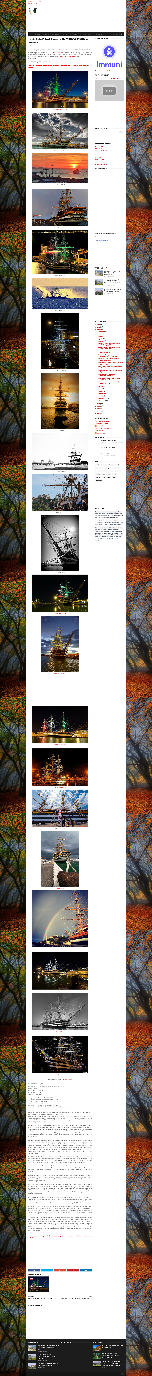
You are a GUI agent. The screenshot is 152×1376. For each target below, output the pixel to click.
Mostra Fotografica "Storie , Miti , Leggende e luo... (109, 379)
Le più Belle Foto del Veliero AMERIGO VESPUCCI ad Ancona (38, 1286)
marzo (100, 336)
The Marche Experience (57, 53)
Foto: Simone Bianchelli (60, 744)
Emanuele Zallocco (103, 421)
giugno (100, 386)
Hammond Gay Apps (107, 454)
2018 (98, 406)
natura (113, 471)
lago (104, 477)
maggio (101, 341)
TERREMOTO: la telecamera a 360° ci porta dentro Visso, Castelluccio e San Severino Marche (111, 1364)
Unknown (100, 431)
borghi (97, 465)
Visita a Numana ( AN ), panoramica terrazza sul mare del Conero (112, 282)
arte (118, 465)
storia (36, 46)
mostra (117, 468)
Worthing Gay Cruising (108, 447)
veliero (40, 46)
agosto (101, 391)
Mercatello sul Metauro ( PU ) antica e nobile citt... (110, 367)
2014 (98, 325)
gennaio (101, 332)
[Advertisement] (92, 18)
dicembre (101, 401)
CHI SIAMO (46, 34)
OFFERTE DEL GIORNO (101, 164)
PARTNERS (86, 34)
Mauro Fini (100, 426)
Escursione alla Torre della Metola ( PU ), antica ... (110, 371)
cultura (98, 474)
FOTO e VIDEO (99, 147)
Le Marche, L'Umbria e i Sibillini (69, 56)
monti (108, 474)
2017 (98, 404)
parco (114, 474)
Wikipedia (68, 1079)
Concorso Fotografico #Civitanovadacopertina (107, 355)
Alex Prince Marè (60, 1074)
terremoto (112, 465)
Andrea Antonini (60, 1032)
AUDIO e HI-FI (99, 152)
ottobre (101, 396)
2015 (98, 327)
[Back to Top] (122, 1373)
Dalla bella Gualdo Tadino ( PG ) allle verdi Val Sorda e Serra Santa (113, 273)
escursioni (104, 465)
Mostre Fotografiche (34, 1)
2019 (98, 408)
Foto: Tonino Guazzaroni (60, 787)
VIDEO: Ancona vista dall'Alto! (106, 79)
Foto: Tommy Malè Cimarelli (60, 109)
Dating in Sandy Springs (108, 440)
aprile (100, 339)
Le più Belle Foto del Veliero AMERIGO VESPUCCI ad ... (110, 363)
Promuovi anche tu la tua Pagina (102, 240)
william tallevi (101, 433)
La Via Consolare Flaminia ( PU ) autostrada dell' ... (108, 382)
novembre (102, 398)
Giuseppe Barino (102, 423)
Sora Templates (39, 1374)
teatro (114, 477)
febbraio (101, 334)
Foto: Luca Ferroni (60, 991)
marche (98, 471)
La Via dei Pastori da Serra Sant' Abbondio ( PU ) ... (108, 351)
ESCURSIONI (56, 34)
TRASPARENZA (66, 34)
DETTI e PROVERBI (100, 160)
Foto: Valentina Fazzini (60, 613)
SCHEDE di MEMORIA (101, 150)
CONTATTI (77, 34)
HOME (97, 156)
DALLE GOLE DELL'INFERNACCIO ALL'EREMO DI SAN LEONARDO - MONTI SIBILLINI (111, 1355)
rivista (108, 477)
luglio (100, 389)
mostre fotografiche (107, 468)
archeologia (99, 480)
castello (98, 477)
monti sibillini (106, 471)
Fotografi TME (32, 3)
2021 (98, 413)
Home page (36, 34)
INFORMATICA (99, 148)
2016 (98, 329)
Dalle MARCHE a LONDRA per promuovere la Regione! (107, 375)
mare (33, 46)
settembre (102, 394)
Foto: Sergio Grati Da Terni (60, 673)
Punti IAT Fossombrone (104, 428)
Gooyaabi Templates (59, 1374)
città (119, 471)
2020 (99, 411)
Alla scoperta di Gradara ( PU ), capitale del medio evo (114, 290)
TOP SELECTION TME (99, 34)
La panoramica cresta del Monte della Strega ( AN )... (109, 344)
